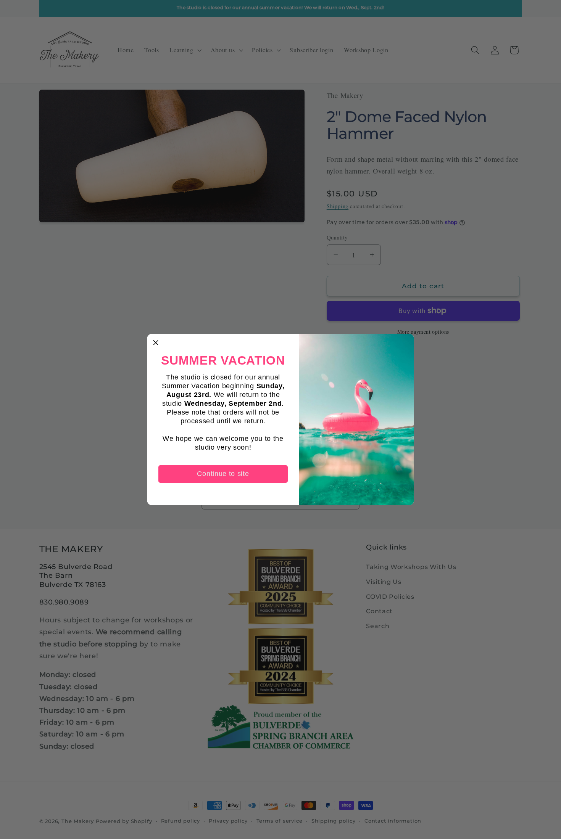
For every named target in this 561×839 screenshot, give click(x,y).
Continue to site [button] (223, 473)
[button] (156, 342)
